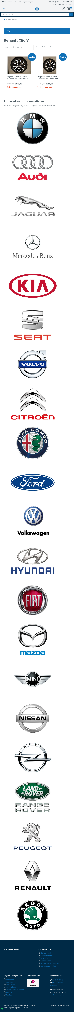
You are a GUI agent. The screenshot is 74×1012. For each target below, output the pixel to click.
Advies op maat (47, 958)
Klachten (9, 992)
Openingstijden (67, 2)
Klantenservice (67, 4)
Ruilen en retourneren (15, 990)
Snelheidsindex (47, 956)
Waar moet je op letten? (50, 963)
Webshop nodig (56, 1005)
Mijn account (56, 4)
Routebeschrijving (57, 995)
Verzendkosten (12, 987)
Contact (9, 995)
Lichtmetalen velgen (49, 966)
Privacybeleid (11, 984)
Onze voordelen (47, 961)
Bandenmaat (46, 953)
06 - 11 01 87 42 (57, 980)
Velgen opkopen (54, 2)
